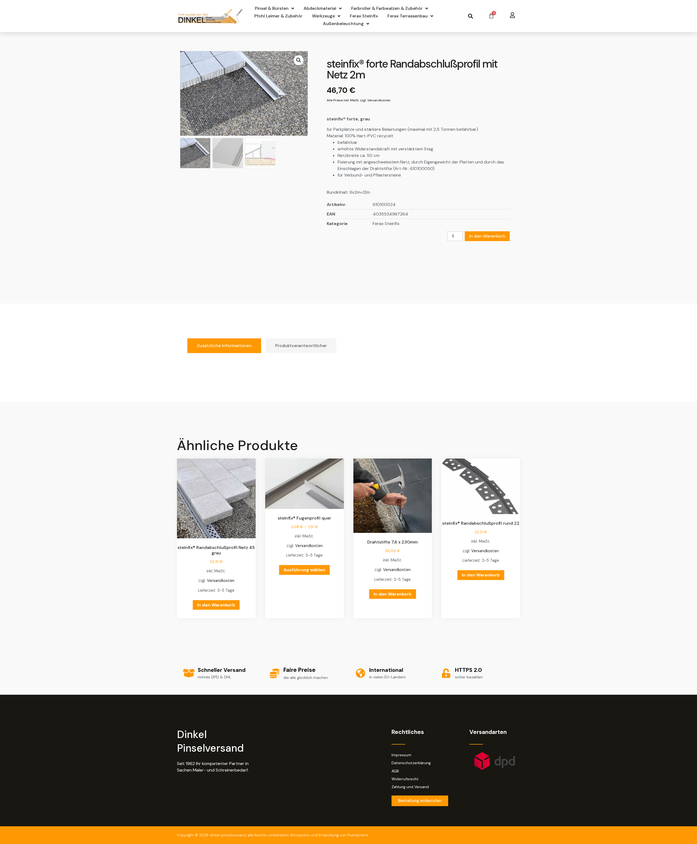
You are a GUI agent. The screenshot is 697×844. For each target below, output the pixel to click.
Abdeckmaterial (320, 8)
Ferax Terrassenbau (407, 16)
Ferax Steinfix (364, 16)
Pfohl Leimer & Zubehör (278, 16)
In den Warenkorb (487, 236)
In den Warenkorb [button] (216, 605)
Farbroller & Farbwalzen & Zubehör (387, 8)
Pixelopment (357, 835)
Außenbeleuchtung (343, 23)
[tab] (224, 345)
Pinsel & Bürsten (272, 8)
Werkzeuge (323, 16)
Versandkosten (220, 580)
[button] (470, 16)
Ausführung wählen (304, 570)
